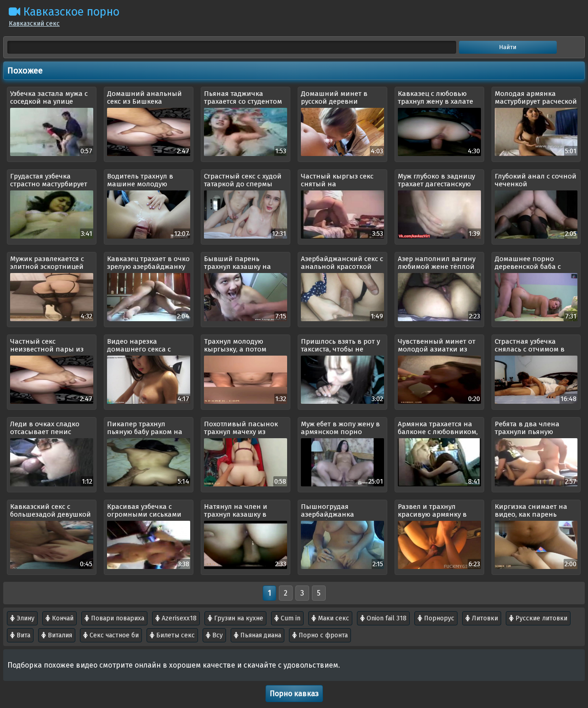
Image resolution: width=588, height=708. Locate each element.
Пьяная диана (259, 635)
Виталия (59, 635)
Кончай (62, 618)
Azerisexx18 (178, 618)
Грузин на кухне (237, 618)
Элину (24, 618)
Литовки (484, 618)
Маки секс (332, 618)
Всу (216, 635)
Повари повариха (116, 618)
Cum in (289, 618)
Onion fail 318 (386, 618)
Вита (22, 635)
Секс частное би (113, 635)
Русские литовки (540, 618)
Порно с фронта (322, 635)
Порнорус (438, 618)
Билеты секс (174, 635)
